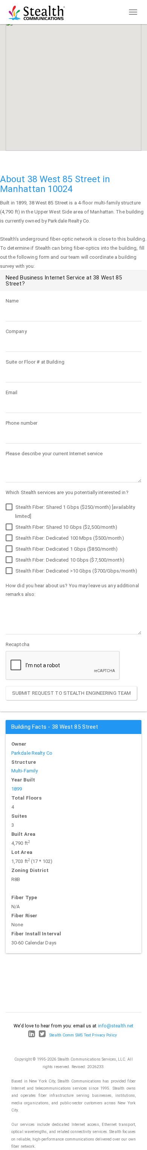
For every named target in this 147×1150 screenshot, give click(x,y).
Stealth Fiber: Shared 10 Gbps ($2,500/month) (66, 527)
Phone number (21, 423)
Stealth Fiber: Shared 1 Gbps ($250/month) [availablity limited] (74, 511)
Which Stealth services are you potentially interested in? (67, 492)
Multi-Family (24, 771)
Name (12, 301)
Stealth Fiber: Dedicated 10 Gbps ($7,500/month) (69, 560)
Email (12, 392)
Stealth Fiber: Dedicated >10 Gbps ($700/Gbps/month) (75, 571)
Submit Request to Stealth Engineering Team (71, 693)
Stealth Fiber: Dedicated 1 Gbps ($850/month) (66, 549)
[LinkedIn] (31, 1035)
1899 (16, 789)
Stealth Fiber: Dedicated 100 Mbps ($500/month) (69, 538)
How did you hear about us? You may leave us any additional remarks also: (72, 590)
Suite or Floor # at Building (35, 362)
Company (16, 331)
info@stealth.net (116, 1026)
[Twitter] (42, 1035)
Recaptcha (17, 644)
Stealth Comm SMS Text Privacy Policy (83, 1035)
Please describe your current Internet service (54, 453)
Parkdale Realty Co (31, 753)
